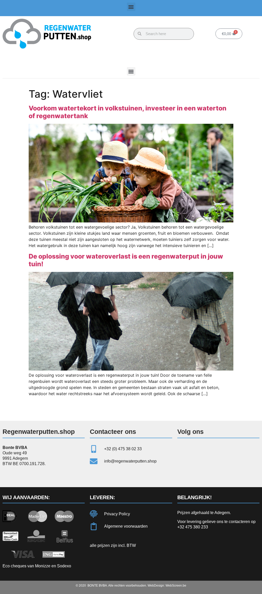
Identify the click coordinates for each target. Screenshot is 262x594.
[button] (131, 7)
